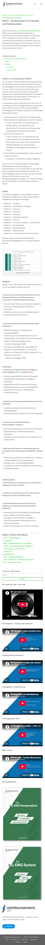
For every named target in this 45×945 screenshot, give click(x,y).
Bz (20, 18)
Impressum (33, 939)
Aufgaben (8, 64)
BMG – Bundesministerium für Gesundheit (17, 543)
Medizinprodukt (9, 554)
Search (23, 579)
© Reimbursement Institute (12, 937)
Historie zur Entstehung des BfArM (15, 58)
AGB (6, 939)
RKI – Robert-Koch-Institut (12, 562)
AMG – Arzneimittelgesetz (12, 538)
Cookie (25, 942)
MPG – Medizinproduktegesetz (14, 557)
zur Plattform (8, 926)
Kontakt (17, 942)
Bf (9, 18)
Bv (16, 18)
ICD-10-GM (7, 551)
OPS (19, 355)
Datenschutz (15, 939)
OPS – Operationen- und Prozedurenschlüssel (18, 559)
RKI (22, 134)
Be (7, 18)
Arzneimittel (21, 31)
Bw (18, 18)
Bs (14, 18)
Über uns (25, 939)
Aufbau (7, 61)
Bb (5, 18)
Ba (3, 18)
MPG (29, 341)
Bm (12, 18)
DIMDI (35, 43)
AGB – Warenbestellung (31, 937)
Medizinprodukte (33, 31)
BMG (4, 38)
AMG (17, 87)
